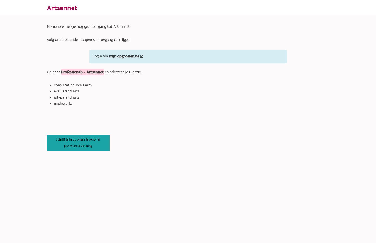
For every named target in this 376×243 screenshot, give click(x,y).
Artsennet (62, 8)
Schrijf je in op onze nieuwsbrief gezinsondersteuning (78, 142)
